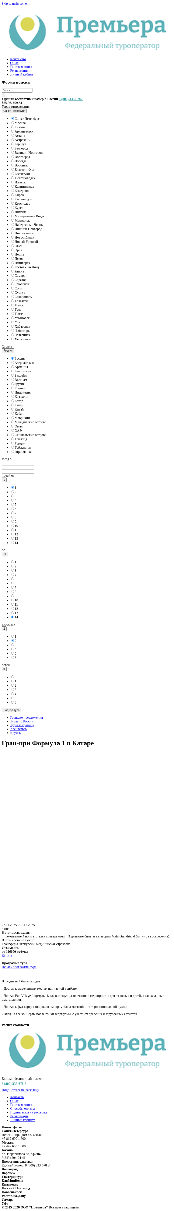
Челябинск (22, 335)
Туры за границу (22, 725)
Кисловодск (23, 199)
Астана (20, 135)
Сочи (18, 288)
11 (16, 530)
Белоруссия (23, 371)
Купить (7, 955)
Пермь (19, 254)
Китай (19, 409)
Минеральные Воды (29, 216)
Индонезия (23, 392)
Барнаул (20, 144)
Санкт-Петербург (27, 118)
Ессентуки (22, 174)
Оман (19, 426)
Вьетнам (21, 379)
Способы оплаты (22, 1108)
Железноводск (25, 178)
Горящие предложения (26, 717)
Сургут (20, 292)
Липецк (20, 212)
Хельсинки (23, 339)
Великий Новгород (29, 152)
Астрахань (22, 140)
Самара (20, 275)
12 (16, 534)
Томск (19, 305)
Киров (19, 195)
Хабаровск (22, 326)
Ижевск (20, 182)
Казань (20, 127)
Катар (19, 401)
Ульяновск (22, 318)
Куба (18, 413)
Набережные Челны (29, 224)
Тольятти (21, 301)
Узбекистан (23, 447)
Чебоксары (22, 330)
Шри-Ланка (23, 452)
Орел (18, 250)
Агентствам (18, 729)
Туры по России (22, 721)
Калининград (24, 186)
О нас (14, 63)
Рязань (19, 271)
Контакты (17, 1097)
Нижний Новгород (28, 229)
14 (16, 543)
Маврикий (22, 418)
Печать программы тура (19, 967)
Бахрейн (21, 375)
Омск (18, 246)
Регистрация (19, 70)
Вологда (21, 161)
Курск (19, 208)
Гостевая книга (21, 66)
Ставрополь (23, 297)
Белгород (21, 148)
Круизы (15, 733)
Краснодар (22, 203)
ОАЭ (18, 430)
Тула (18, 309)
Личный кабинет (22, 74)
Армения (21, 367)
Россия (20, 358)
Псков (19, 258)
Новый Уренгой (26, 241)
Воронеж (21, 165)
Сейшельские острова (30, 435)
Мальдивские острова (30, 422)
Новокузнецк (24, 233)
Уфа (18, 322)
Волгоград (22, 157)
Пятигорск (22, 263)
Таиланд (21, 439)
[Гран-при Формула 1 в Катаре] (87, 921)
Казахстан (22, 396)
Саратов (21, 280)
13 (16, 538)
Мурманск (22, 220)
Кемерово (22, 191)
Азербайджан (24, 363)
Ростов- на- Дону (27, 267)
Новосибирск (24, 237)
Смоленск (22, 284)
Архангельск (24, 131)
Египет (20, 388)
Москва (20, 123)
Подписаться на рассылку (20, 1090)
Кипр (18, 405)
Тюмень (20, 314)
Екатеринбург (25, 169)
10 (16, 526)
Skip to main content (15, 3)
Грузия (19, 384)
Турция (20, 443)
